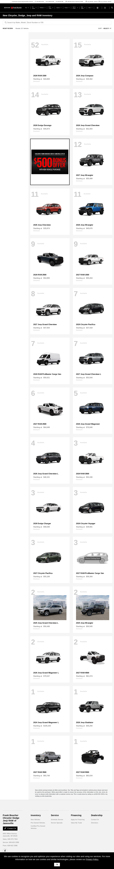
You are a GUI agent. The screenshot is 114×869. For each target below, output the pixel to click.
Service (55, 815)
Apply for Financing (77, 819)
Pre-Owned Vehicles (38, 823)
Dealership (96, 815)
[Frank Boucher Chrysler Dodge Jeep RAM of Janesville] (13, 8)
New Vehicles (35, 819)
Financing (76, 815)
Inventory (36, 815)
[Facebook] (5, 851)
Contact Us (11, 828)
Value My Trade (76, 823)
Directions (94, 823)
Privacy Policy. (92, 859)
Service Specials (56, 823)
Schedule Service (57, 819)
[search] (112, 7)
